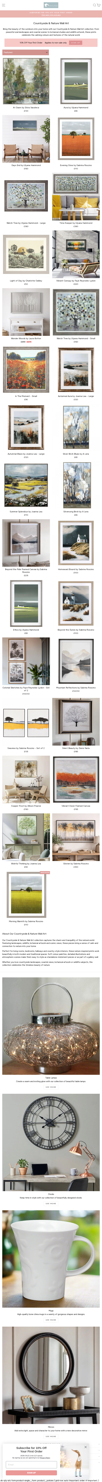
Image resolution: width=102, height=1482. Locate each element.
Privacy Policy (45, 1458)
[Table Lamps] (51, 1026)
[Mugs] (51, 1259)
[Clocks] (51, 1142)
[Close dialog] (85, 1447)
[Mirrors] (51, 1375)
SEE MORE (51, 1087)
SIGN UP (31, 1472)
